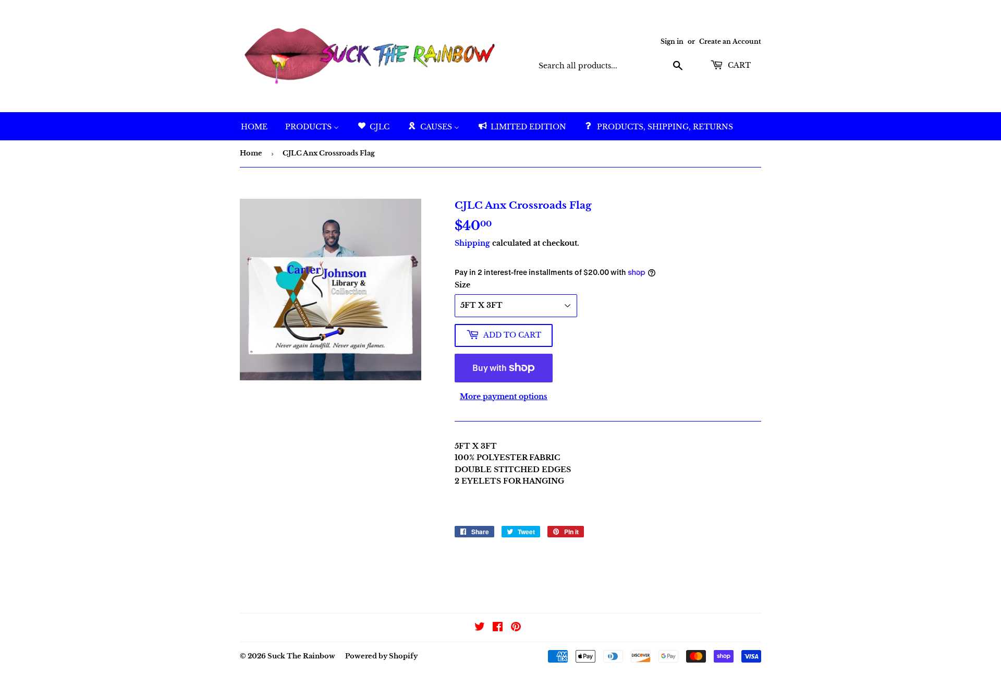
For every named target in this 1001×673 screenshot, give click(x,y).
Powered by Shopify (381, 656)
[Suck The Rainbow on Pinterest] (515, 628)
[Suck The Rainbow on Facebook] (497, 628)
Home (251, 153)
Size (462, 285)
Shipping (472, 243)
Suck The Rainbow (301, 656)
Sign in (672, 41)
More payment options (503, 396)
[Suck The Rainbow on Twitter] (479, 628)
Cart (738, 65)
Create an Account (730, 41)
